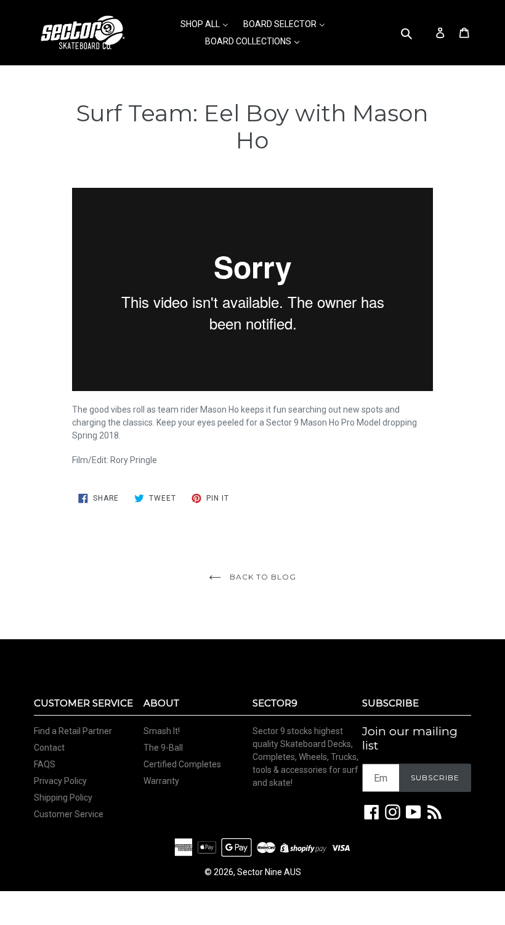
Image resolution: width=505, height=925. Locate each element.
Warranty (161, 781)
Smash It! (161, 731)
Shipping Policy (63, 797)
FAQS (44, 764)
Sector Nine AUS (269, 872)
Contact (49, 748)
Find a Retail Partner (73, 731)
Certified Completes (182, 764)
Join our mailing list (410, 739)
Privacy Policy (60, 781)
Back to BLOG (261, 576)
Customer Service (68, 814)
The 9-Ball (163, 748)
